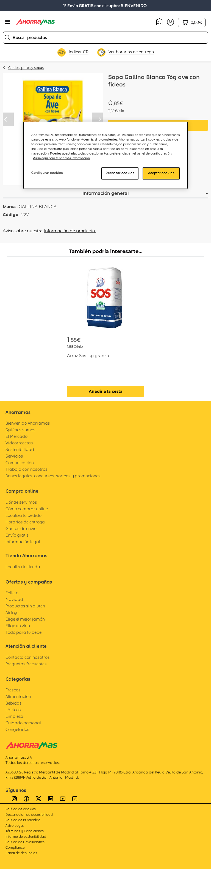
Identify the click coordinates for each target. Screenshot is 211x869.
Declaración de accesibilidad (29, 814)
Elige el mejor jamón (25, 619)
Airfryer (12, 612)
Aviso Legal (14, 825)
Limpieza (14, 716)
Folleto (11, 592)
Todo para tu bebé (23, 632)
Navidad (14, 599)
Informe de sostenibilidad (25, 836)
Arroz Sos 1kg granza (88, 355)
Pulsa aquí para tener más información (61, 158)
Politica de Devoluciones (25, 842)
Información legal (22, 541)
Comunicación (19, 462)
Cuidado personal (23, 722)
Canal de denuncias (21, 853)
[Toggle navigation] (8, 22)
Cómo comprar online (26, 508)
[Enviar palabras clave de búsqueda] (7, 38)
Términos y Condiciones (24, 831)
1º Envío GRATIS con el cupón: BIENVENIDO (105, 5)
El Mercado (16, 436)
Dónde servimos (21, 502)
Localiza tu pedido (23, 515)
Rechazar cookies (120, 173)
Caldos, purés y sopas (26, 68)
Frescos (13, 690)
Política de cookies (20, 809)
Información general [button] (105, 193)
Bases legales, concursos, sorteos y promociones (53, 475)
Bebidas (13, 703)
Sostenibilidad (19, 449)
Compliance (15, 847)
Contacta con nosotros (27, 657)
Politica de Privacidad (22, 820)
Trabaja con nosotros (26, 469)
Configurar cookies (47, 173)
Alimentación (18, 696)
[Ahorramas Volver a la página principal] (35, 22)
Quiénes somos (20, 429)
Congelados (17, 729)
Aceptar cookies (161, 173)
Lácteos (13, 709)
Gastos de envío (21, 528)
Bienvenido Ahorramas (27, 423)
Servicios (14, 456)
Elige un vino (17, 625)
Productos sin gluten (25, 606)
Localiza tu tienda (22, 566)
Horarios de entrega (25, 522)
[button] (170, 21)
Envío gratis (17, 535)
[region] (105, 155)
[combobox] (105, 38)
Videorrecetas (19, 442)
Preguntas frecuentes (26, 663)
